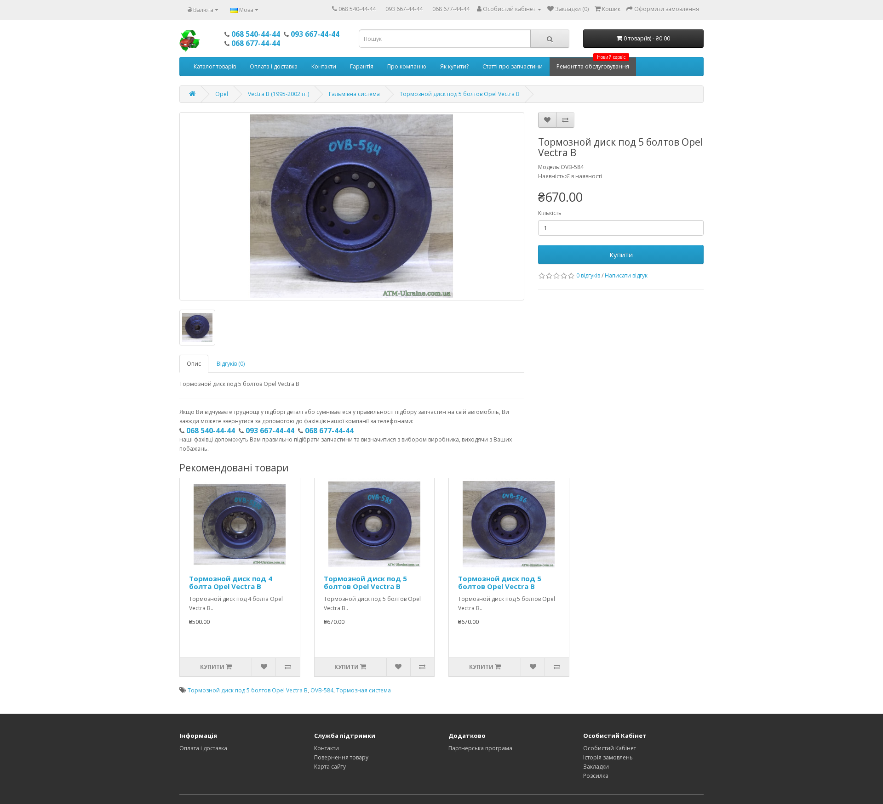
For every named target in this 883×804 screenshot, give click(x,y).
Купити (621, 254)
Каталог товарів (215, 66)
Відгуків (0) (231, 364)
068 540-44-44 (357, 9)
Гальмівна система (354, 94)
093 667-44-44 (404, 9)
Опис (194, 364)
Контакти (323, 66)
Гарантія (361, 66)
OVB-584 (321, 690)
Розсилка (595, 776)
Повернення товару (341, 757)
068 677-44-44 (451, 9)
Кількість (550, 213)
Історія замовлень (608, 757)
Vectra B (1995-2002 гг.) (278, 94)
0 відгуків (588, 275)
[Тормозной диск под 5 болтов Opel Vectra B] (351, 206)
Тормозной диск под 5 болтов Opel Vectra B (460, 94)
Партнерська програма (480, 748)
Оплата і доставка (274, 66)
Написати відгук (626, 275)
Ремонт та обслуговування (592, 63)
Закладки (596, 766)
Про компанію (406, 66)
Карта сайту (330, 766)
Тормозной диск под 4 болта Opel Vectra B (230, 582)
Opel (221, 94)
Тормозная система (363, 690)
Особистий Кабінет (609, 748)
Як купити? (454, 66)
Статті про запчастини (512, 66)
